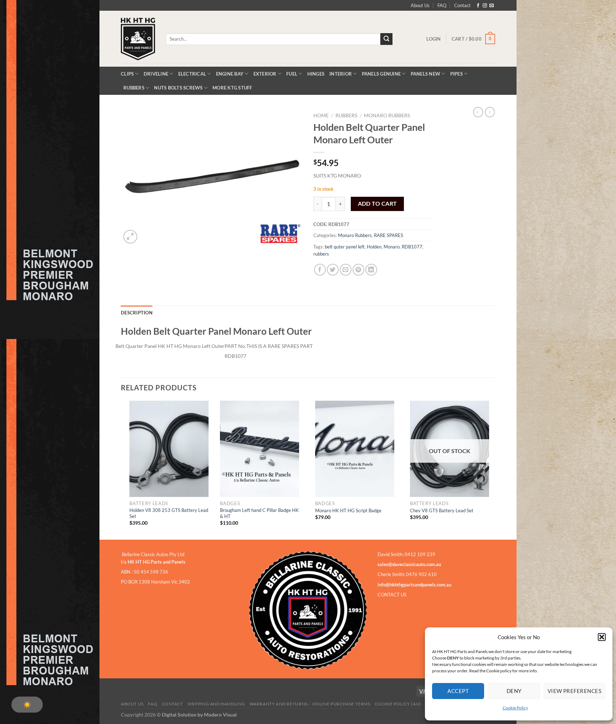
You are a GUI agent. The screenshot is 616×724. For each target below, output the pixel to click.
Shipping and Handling (216, 704)
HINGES (316, 74)
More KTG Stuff (232, 88)
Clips (127, 74)
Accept (458, 691)
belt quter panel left (345, 247)
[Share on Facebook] (320, 270)
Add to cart (377, 203)
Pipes (456, 74)
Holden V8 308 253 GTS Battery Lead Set (168, 513)
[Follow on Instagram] (485, 5)
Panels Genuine (381, 74)
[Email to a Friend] (345, 270)
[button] (601, 637)
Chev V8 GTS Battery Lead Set (441, 510)
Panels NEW (426, 74)
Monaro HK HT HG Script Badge (348, 510)
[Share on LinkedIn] (371, 270)
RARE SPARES (388, 235)
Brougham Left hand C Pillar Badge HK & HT (259, 513)
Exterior (265, 74)
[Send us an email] (491, 5)
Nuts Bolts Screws (178, 88)
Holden (374, 247)
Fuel (291, 74)
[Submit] (386, 39)
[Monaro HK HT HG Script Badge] (354, 449)
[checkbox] (27, 705)
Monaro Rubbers (387, 115)
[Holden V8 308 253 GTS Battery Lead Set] (169, 449)
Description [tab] (137, 312)
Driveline (156, 74)
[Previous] (121, 469)
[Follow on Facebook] (478, 5)
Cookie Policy (515, 707)
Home (321, 115)
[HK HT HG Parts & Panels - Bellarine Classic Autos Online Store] (138, 39)
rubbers (321, 254)
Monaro (392, 247)
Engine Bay (230, 74)
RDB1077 (412, 247)
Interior (340, 74)
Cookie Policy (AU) (398, 704)
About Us (420, 5)
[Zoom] (130, 237)
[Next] (493, 469)
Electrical (192, 74)
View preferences (574, 691)
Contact (462, 5)
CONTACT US (392, 594)
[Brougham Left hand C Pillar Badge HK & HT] (259, 449)
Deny (514, 691)
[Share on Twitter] (333, 270)
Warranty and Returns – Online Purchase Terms (310, 704)
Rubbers (133, 88)
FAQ (441, 5)
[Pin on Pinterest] (358, 270)
